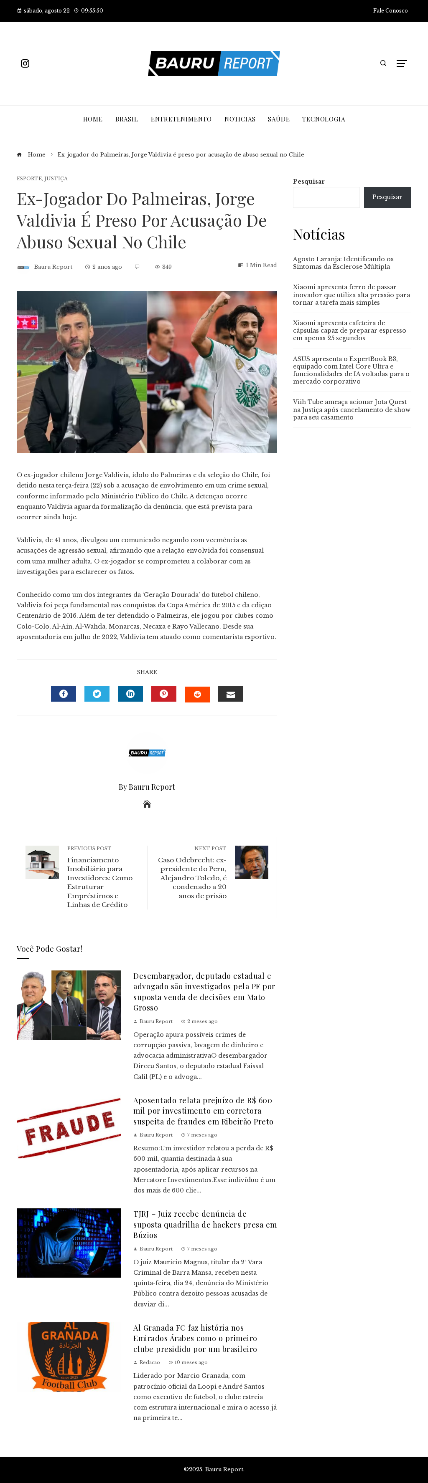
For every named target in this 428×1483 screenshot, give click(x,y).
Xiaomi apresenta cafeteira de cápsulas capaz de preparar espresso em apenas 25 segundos (349, 330)
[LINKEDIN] (130, 694)
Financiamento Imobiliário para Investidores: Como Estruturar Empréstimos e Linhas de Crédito (99, 877)
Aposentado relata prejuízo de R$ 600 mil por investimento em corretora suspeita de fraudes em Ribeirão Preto (203, 1111)
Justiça (56, 179)
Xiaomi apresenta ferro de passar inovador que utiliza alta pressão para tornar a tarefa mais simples (351, 294)
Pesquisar (309, 181)
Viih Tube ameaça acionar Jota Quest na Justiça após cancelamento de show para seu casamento (351, 409)
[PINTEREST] (163, 694)
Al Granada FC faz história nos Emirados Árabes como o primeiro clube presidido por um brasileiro (195, 1338)
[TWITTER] (97, 694)
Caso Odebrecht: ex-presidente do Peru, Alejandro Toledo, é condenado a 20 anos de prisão (192, 873)
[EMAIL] (230, 694)
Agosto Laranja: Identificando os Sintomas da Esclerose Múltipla (343, 262)
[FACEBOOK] (63, 694)
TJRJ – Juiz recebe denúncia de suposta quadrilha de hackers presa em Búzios (205, 1224)
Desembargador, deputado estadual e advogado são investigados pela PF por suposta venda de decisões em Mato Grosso (204, 991)
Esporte (29, 179)
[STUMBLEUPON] (197, 694)
